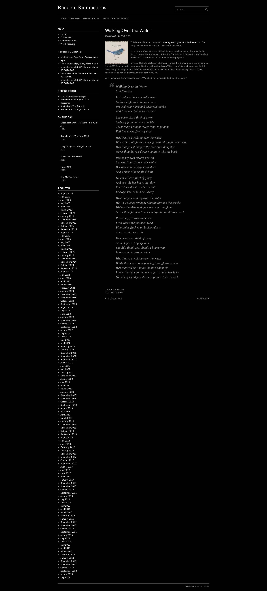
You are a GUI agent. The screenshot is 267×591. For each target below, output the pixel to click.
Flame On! (65, 167)
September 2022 (68, 327)
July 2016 (65, 499)
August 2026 (66, 193)
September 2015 (68, 532)
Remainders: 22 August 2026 (74, 99)
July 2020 (65, 382)
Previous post (114, 299)
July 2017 (65, 470)
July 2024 (65, 275)
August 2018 (66, 437)
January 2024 (67, 291)
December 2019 (68, 395)
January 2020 (67, 392)
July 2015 (65, 538)
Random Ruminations (82, 7)
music (121, 293)
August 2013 (66, 574)
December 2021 (68, 353)
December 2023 (68, 294)
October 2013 (67, 567)
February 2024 (67, 288)
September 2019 (68, 405)
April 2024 (65, 281)
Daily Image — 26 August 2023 (75, 146)
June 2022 (65, 336)
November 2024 (68, 262)
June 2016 (65, 502)
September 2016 (68, 493)
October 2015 (67, 528)
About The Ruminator (116, 18)
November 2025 (68, 223)
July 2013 (65, 577)
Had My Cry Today (69, 177)
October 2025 (67, 226)
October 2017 (67, 460)
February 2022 (67, 346)
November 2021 (68, 356)
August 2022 (66, 330)
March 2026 (66, 210)
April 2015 (65, 548)
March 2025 (66, 249)
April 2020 (65, 385)
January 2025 (67, 255)
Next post (202, 299)
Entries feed (66, 37)
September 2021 (68, 359)
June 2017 (65, 473)
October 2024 (67, 265)
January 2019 (67, 421)
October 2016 (67, 489)
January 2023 (67, 317)
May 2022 (65, 340)
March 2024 (66, 284)
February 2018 (67, 447)
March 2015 (66, 551)
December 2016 (68, 483)
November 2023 (68, 297)
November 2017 (68, 457)
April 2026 (65, 206)
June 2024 (65, 278)
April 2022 (65, 343)
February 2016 (67, 515)
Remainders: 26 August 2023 (74, 136)
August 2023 (66, 307)
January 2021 (67, 372)
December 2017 (68, 454)
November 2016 (68, 486)
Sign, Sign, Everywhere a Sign (83, 63)
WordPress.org (67, 44)
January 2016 (67, 519)
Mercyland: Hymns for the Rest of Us (182, 42)
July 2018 (65, 440)
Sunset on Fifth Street (71, 156)
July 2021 (65, 366)
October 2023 (67, 301)
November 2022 (68, 320)
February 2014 (67, 554)
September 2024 (68, 268)
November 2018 (68, 427)
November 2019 (68, 398)
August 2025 (66, 232)
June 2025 (65, 239)
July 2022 (65, 333)
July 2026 (65, 197)
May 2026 (65, 203)
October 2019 (67, 401)
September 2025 (68, 229)
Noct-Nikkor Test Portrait (72, 106)
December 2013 (68, 561)
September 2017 (68, 463)
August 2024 (66, 271)
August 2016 (66, 496)
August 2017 (66, 467)
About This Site (70, 18)
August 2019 (66, 408)
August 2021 (66, 362)
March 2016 (66, 512)
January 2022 (67, 349)
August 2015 (66, 535)
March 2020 (66, 388)
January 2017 (67, 480)
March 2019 (66, 418)
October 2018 (67, 431)
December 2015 (68, 522)
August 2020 (66, 379)
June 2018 (65, 444)
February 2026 (67, 213)
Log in (63, 34)
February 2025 (67, 252)
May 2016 (65, 506)
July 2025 (65, 236)
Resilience (65, 103)
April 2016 (65, 509)
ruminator (125, 36)
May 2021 (65, 369)
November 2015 (68, 525)
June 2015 (65, 541)
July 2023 (65, 310)
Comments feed (68, 40)
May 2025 (65, 242)
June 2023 (65, 314)
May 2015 (65, 545)
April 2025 (65, 245)
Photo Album (91, 18)
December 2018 (68, 424)
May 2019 (65, 411)
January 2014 (67, 558)
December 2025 (68, 219)
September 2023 (68, 304)
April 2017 (65, 476)
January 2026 (67, 216)
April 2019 (65, 414)
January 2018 (67, 450)
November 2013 (68, 564)
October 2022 (67, 323)
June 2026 (65, 200)
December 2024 (68, 258)
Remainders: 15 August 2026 (74, 109)
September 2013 (68, 571)
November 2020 (68, 375)
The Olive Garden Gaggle (73, 96)
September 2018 (68, 434)
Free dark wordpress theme (197, 586)
